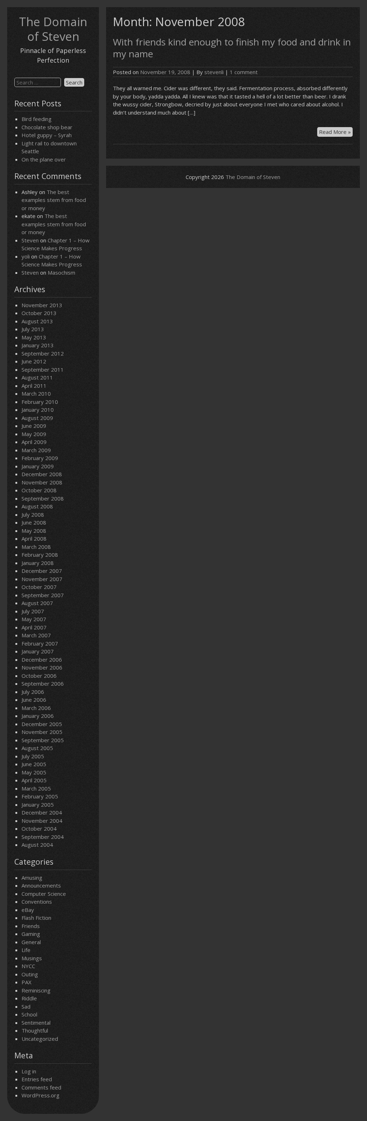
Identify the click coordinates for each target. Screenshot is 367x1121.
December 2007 (42, 570)
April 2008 (34, 538)
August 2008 (37, 506)
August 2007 (37, 603)
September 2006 (43, 683)
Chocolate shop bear (47, 127)
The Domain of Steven (53, 29)
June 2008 (34, 522)
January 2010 (38, 409)
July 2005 (33, 756)
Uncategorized (40, 1038)
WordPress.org (40, 1095)
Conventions (37, 901)
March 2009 (36, 450)
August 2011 (37, 377)
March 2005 (36, 788)
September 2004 (43, 836)
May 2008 (34, 530)
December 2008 (42, 474)
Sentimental (36, 1022)
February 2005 (40, 796)
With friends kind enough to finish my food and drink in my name (232, 47)
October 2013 (39, 313)
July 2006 (33, 691)
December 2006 (42, 659)
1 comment (244, 72)
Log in (29, 1071)
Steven (30, 240)
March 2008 (36, 546)
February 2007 (40, 643)
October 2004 (39, 828)
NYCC (28, 966)
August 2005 (37, 748)
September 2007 (43, 595)
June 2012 (34, 361)
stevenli (214, 72)
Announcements (41, 885)
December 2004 (42, 812)
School (29, 1014)
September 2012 (43, 353)
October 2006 (39, 675)
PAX (27, 982)
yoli (26, 256)
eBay (28, 909)
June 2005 (34, 764)
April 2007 (34, 627)
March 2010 (36, 393)
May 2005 (34, 772)
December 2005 (42, 724)
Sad (26, 1006)
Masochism (61, 272)
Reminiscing (36, 990)
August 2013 (37, 321)
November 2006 (42, 667)
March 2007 (36, 635)
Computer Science (44, 893)
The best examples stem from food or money (54, 200)
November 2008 (42, 482)
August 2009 (37, 417)
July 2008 (33, 514)
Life (26, 949)
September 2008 (43, 498)
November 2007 (42, 579)
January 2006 (38, 715)
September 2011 (43, 369)
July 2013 (33, 329)
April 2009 (34, 441)
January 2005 (38, 804)
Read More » (336, 132)
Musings (32, 958)
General (31, 942)
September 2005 (43, 740)
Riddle (29, 998)
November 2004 (42, 820)
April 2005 (34, 780)
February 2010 (40, 401)
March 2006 (36, 707)
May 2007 (34, 619)
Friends (31, 925)
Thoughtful (35, 1030)
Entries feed (37, 1079)
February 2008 (40, 554)
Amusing (32, 877)
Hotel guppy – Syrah (47, 135)
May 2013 (34, 337)
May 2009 (34, 434)
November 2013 (42, 305)
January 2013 (38, 345)
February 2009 (40, 458)
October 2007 (39, 586)
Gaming (31, 933)
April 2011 (34, 385)
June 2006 (34, 699)
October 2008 (39, 490)
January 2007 (38, 651)
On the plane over (44, 159)
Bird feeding (37, 118)
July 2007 (33, 611)
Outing (30, 974)
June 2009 (34, 425)
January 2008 (38, 562)
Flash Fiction (36, 917)
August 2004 (37, 844)
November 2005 (42, 731)
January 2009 (38, 466)
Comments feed (41, 1087)
